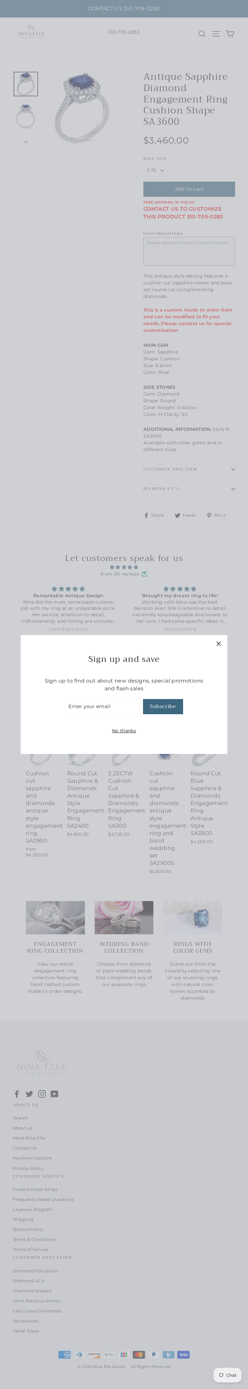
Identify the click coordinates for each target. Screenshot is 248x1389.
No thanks (124, 731)
